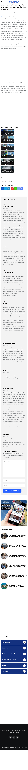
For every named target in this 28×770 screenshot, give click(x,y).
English (18, 733)
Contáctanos (24, 731)
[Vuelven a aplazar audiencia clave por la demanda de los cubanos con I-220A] (4, 567)
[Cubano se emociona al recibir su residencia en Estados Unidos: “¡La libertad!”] (4, 577)
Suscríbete (4, 731)
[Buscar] (26, 1)
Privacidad (11, 733)
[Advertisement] (14, 66)
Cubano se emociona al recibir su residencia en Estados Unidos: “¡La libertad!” (18, 578)
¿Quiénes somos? (14, 731)
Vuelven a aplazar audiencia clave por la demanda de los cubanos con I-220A (17, 568)
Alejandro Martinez (8, 13)
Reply (4, 205)
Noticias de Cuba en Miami (7, 182)
